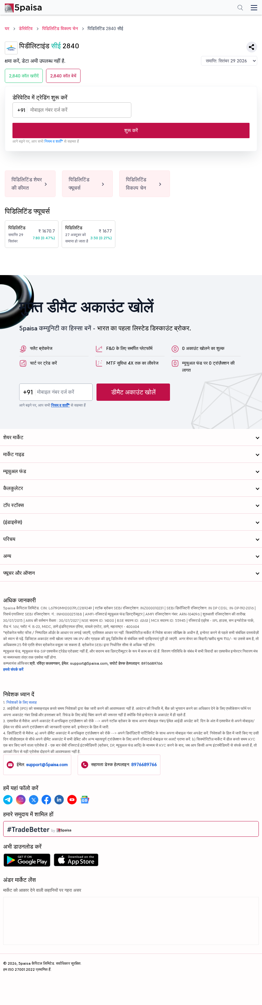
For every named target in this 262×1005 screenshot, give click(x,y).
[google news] (84, 799)
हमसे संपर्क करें (13, 669)
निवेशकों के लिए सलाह (21, 702)
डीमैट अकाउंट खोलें (133, 392)
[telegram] (8, 799)
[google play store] (26, 861)
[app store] (76, 861)
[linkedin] (59, 799)
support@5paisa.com (47, 764)
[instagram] (21, 799)
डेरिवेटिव (26, 28)
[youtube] (72, 799)
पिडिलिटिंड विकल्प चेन (60, 28)
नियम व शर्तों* (53, 141)
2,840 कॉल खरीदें (24, 76)
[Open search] (240, 8)
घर (7, 28)
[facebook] (46, 799)
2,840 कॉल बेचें (63, 76)
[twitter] (33, 799)
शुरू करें (131, 130)
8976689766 (144, 764)
